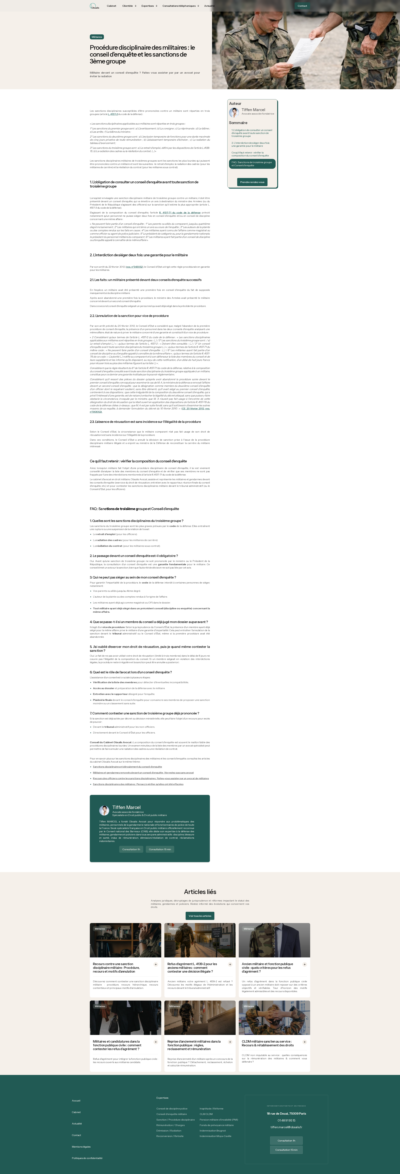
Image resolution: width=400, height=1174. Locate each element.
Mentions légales (81, 1146)
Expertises (162, 1097)
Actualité (77, 1123)
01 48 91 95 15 (286, 1120)
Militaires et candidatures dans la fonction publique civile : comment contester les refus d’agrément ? (117, 1045)
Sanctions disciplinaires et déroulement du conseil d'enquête (127, 766)
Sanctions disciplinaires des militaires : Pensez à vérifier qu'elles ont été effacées (138, 784)
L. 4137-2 (113, 114)
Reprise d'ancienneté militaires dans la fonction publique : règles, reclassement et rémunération (194, 1045)
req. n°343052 (134, 266)
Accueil (76, 1100)
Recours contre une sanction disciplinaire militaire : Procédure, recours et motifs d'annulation (116, 967)
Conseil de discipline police (171, 1108)
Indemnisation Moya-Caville (215, 1136)
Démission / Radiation (168, 1130)
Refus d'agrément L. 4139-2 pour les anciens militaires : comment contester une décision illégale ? (192, 967)
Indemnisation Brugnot (213, 1130)
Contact (76, 1135)
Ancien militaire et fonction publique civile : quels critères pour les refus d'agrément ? (267, 967)
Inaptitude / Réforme (211, 1108)
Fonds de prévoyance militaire (217, 1125)
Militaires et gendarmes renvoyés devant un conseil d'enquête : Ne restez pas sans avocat (143, 772)
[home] (94, 6)
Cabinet (76, 1112)
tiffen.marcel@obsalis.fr (286, 1127)
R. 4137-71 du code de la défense (180, 212)
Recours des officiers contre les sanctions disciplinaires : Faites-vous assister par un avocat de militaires (151, 778)
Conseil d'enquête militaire (171, 1114)
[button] (128, 6)
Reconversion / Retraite (170, 1136)
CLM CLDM (206, 1114)
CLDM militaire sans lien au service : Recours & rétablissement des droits (268, 1043)
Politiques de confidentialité (87, 1158)
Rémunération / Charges (170, 1125)
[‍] (252, 172)
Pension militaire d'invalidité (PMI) (219, 1119)
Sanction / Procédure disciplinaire (175, 1119)
